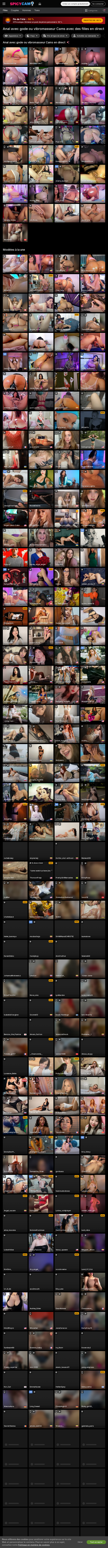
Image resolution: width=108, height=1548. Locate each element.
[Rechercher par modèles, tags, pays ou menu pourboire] (104, 10)
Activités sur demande (86, 36)
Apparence (13, 36)
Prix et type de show (56, 36)
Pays (33, 36)
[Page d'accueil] (22, 4)
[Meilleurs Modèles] (40, 4)
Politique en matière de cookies (34, 1545)
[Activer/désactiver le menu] (4, 4)
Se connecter (98, 4)
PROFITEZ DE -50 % (92, 20)
